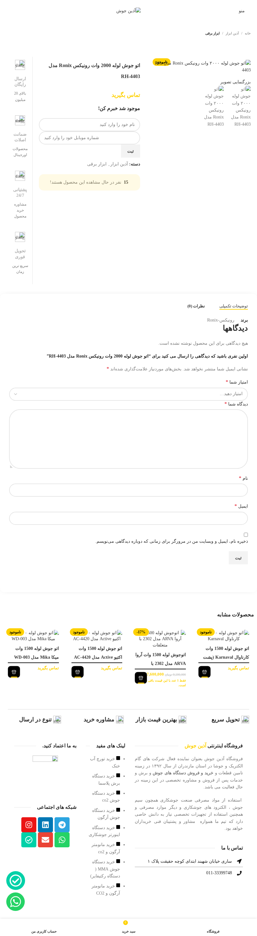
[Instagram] (28, 824)
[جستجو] (7, 11)
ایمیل (241, 506)
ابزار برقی (212, 33)
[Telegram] (62, 824)
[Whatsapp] (62, 839)
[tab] (233, 306)
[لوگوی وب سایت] (128, 10)
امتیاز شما (237, 381)
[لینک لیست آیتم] (105, 829)
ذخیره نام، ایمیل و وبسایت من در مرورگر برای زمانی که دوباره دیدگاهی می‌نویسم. (171, 541)
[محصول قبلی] (25, 33)
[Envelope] (45, 839)
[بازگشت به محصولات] (17, 33)
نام (243, 478)
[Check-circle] (28, 839)
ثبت (130, 151)
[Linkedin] (45, 824)
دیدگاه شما (236, 403)
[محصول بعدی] (10, 33)
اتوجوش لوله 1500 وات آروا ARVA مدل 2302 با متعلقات (160, 663)
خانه (248, 33)
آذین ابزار (232, 33)
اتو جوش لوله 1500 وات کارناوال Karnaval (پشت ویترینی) (226, 657)
